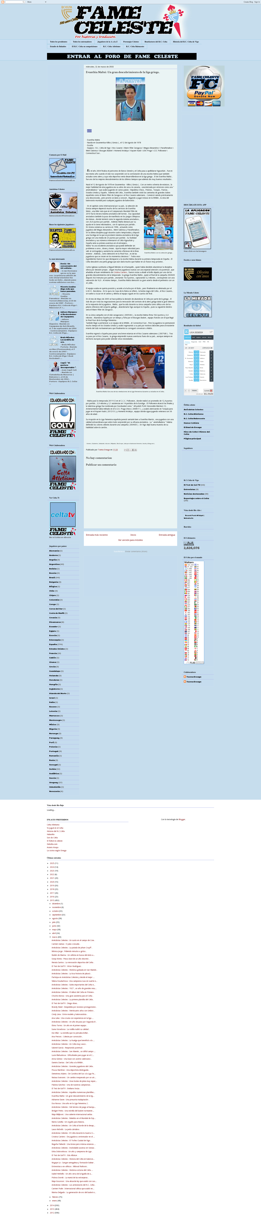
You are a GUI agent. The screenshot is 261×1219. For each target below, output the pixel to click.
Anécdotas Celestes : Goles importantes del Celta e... (73, 985)
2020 (52, 882)
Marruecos (54, 715)
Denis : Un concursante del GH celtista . (68, 265)
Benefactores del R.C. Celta (156, 41)
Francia (53, 653)
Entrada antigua (167, 535)
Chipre (52, 595)
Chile (51, 590)
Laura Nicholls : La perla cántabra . (66, 1129)
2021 (52, 878)
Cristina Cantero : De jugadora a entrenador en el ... (73, 1137)
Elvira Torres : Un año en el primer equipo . (69, 1025)
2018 (52, 889)
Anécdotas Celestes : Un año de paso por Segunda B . (74, 1022)
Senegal (53, 764)
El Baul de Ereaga (192, 427)
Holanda (53, 675)
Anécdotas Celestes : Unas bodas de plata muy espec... (74, 1081)
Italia (52, 702)
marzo (55, 937)
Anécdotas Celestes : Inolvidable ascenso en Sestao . (73, 1148)
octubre (55, 911)
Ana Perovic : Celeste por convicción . (67, 1037)
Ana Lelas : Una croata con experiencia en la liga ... (73, 1018)
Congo (52, 604)
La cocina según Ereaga (56, 850)
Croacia (53, 617)
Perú (51, 742)
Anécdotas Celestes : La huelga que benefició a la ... (73, 1040)
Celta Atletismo (53, 825)
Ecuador (53, 626)
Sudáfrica (54, 773)
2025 (52, 863)
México (52, 724)
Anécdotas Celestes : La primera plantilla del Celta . (73, 999)
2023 (52, 871)
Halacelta (50, 834)
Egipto (52, 631)
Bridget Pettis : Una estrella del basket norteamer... (73, 1111)
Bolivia (52, 568)
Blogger (182, 819)
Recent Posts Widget (194, 515)
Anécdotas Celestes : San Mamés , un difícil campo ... (74, 1051)
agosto (55, 918)
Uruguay (53, 782)
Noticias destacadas (194, 493)
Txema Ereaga (104, 450)
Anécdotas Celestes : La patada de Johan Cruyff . (72, 948)
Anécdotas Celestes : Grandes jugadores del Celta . (73, 1066)
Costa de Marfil (56, 613)
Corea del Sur (56, 608)
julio (54, 922)
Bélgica (53, 586)
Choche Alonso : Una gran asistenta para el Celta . (72, 996)
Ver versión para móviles (130, 540)
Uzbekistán (55, 786)
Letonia (53, 711)
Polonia (53, 746)
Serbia (52, 769)
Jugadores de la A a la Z (107, 41)
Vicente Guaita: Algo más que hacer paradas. (68, 289)
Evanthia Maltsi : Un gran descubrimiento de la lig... (73, 1096)
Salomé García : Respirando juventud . (67, 1048)
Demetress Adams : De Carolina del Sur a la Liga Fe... (74, 1074)
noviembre (56, 907)
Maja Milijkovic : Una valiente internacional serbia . (72, 1114)
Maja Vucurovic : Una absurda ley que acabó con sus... (74, 1181)
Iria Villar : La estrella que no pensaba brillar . (70, 1033)
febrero (55, 1197)
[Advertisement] (130, 576)
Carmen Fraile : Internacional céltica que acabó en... (73, 1188)
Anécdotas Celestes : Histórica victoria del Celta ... (72, 1170)
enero (55, 1201)
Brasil (52, 577)
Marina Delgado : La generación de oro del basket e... (74, 1192)
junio (54, 926)
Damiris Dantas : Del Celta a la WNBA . (68, 1062)
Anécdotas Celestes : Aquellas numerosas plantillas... (73, 1092)
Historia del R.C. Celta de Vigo (186, 41)
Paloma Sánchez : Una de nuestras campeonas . (71, 1085)
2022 (52, 874)
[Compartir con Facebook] (133, 450)
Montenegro (55, 720)
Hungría (53, 684)
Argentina (54, 564)
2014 (52, 1205)
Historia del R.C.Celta (56, 831)
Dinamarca (55, 622)
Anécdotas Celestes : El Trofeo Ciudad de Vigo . (71, 1140)
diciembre (56, 904)
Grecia (52, 666)
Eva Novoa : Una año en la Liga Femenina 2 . (70, 1103)
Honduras (54, 679)
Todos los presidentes (58, 41)
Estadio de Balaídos (58, 46)
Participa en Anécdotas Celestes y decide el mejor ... (73, 977)
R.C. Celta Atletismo (111, 46)
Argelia (53, 559)
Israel (52, 697)
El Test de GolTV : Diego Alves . (65, 1003)
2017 (52, 893)
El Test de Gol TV (192, 484)
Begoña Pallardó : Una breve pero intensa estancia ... (74, 1144)
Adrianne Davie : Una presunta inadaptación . (70, 1100)
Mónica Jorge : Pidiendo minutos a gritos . (69, 951)
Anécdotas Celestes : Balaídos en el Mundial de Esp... (74, 1118)
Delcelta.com (52, 844)
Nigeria (53, 728)
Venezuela (54, 791)
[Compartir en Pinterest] (135, 450)
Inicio (133, 535)
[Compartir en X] (130, 450)
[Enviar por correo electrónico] (125, 450)
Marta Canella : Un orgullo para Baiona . (68, 1122)
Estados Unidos (57, 648)
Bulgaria (53, 582)
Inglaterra (54, 688)
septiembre (57, 915)
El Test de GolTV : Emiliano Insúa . (66, 1088)
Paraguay (54, 737)
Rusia (52, 760)
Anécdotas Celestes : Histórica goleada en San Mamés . (74, 970)
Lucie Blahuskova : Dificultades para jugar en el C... (73, 1055)
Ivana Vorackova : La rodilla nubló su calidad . (71, 1029)
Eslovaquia (54, 639)
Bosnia (52, 573)
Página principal (192, 438)
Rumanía (54, 755)
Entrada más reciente (97, 535)
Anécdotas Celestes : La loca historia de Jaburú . (71, 973)
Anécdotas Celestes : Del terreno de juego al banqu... (74, 1107)
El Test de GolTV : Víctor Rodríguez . (67, 966)
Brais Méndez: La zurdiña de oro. (67, 339)
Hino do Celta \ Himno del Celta (197, 432)
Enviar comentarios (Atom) (136, 551)
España (53, 644)
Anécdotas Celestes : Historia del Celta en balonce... (73, 1159)
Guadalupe (54, 671)
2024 (52, 867)
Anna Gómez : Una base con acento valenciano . (72, 1059)
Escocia (53, 635)
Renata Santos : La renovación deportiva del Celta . (73, 962)
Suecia (52, 777)
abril (54, 933)
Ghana (52, 662)
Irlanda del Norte (57, 693)
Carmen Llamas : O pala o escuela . (66, 944)
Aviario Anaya (52, 847)
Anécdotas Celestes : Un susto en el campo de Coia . (73, 940)
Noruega (53, 733)
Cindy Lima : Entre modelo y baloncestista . (69, 1014)
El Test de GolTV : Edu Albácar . (65, 1155)
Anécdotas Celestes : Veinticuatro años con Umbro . (73, 1011)
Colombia (54, 599)
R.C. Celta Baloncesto (135, 46)
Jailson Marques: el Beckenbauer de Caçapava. (68, 314)
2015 (52, 900)
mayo (54, 929)
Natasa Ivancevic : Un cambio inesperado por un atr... (74, 1077)
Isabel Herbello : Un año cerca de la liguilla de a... (72, 1174)
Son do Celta (52, 838)
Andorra (53, 555)
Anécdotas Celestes (193, 409)
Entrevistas (189, 489)
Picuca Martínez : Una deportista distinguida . (70, 1070)
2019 (52, 885)
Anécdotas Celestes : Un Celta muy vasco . (69, 1044)
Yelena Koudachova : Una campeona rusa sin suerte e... (74, 981)
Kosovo (53, 706)
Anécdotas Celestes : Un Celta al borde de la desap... (73, 1125)
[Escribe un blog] (128, 450)
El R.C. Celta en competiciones (84, 46)
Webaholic (188, 518)
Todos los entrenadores (82, 41)
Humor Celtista (191, 422)
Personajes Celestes (131, 41)
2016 (52, 897)
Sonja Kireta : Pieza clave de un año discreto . (71, 959)
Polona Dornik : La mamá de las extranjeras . (70, 1177)
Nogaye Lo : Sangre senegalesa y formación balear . (73, 1163)
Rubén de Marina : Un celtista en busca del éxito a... (73, 955)
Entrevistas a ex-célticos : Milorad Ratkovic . (70, 1166)
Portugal (53, 751)
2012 (52, 1213)
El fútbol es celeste (54, 841)
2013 (52, 1209)
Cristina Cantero (120, 272)
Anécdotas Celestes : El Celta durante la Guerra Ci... (73, 1133)
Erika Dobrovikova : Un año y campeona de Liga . (72, 1151)
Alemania (54, 550)
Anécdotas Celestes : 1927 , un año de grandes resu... (74, 988)
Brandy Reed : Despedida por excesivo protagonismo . (74, 1007)
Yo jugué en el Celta (55, 828)
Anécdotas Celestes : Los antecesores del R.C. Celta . (73, 1185)
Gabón (52, 657)
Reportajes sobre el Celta (196, 498)
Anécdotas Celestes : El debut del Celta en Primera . (73, 992)
